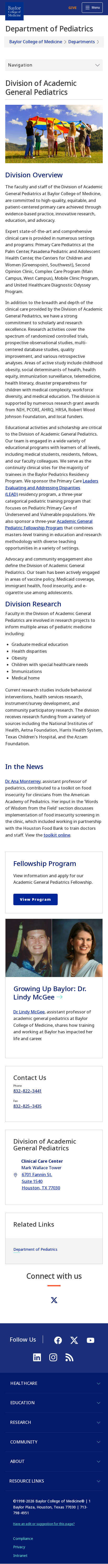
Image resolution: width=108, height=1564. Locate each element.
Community (23, 1442)
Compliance (23, 1538)
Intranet (20, 1555)
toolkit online (57, 835)
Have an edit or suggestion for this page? (44, 1524)
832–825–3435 (27, 1106)
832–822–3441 (27, 1091)
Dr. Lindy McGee (29, 1012)
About (17, 1461)
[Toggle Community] (98, 1442)
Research (20, 1422)
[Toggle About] (98, 1461)
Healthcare (23, 1383)
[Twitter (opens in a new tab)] (54, 1300)
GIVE (72, 7)
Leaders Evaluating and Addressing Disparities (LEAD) (51, 487)
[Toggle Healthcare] (98, 1383)
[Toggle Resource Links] (98, 1481)
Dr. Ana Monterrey (22, 781)
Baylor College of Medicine (35, 42)
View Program (35, 899)
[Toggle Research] (98, 1422)
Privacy (19, 1546)
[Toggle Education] (98, 1403)
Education (22, 1403)
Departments (81, 42)
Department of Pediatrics (35, 1249)
